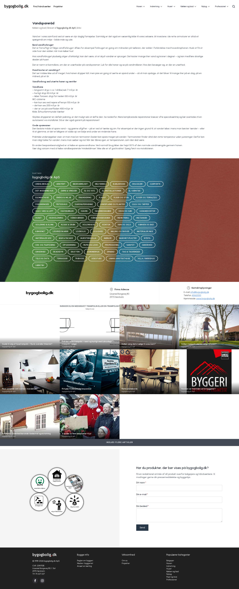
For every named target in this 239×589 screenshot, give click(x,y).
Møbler (108, 238)
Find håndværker (42, 6)
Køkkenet (40, 231)
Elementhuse (42, 197)
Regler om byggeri (85, 560)
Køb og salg (124, 224)
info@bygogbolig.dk (199, 292)
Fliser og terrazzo (146, 197)
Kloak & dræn (68, 224)
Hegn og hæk (125, 211)
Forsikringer (42, 204)
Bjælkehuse (119, 184)
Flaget (102, 197)
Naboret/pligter (128, 238)
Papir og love (90, 245)
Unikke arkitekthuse (119, 258)
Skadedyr (58, 252)
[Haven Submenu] (144, 6)
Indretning (154, 6)
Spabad (111, 252)
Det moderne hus (44, 191)
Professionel (220, 6)
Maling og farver (120, 231)
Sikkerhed (147, 245)
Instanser (141, 218)
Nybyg (204, 6)
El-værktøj (135, 191)
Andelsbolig (42, 184)
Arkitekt (61, 184)
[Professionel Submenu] (228, 6)
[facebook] (35, 580)
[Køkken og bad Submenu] (196, 6)
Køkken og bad (187, 6)
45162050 (196, 295)
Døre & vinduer (69, 191)
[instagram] (42, 580)
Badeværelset (80, 184)
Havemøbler (67, 211)
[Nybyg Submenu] (209, 6)
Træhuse (79, 258)
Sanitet (131, 245)
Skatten (75, 252)
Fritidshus (61, 204)
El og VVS (89, 191)
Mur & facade (66, 238)
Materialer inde (145, 231)
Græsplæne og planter (112, 204)
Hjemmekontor (147, 211)
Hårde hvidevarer (100, 218)
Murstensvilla (88, 238)
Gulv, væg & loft (44, 211)
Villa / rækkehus (146, 258)
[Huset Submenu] (175, 6)
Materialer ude (43, 238)
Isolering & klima (44, 224)
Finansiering (85, 197)
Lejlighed (98, 231)
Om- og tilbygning (45, 245)
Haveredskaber (103, 211)
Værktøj (39, 265)
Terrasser (62, 258)
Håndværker (77, 218)
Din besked (142, 506)
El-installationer (111, 191)
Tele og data (42, 258)
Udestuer (97, 258)
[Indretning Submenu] (162, 6)
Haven (139, 6)
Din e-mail (142, 494)
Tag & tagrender (131, 252)
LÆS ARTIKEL (30, 330)
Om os (124, 560)
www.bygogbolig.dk (205, 298)
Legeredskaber (60, 231)
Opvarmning (69, 245)
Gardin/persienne (84, 204)
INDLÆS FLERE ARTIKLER (119, 442)
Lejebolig (81, 231)
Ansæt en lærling (84, 566)
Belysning (100, 184)
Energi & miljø (63, 197)
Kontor (106, 224)
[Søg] (233, 6)
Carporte (155, 184)
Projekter (58, 6)
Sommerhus (93, 252)
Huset (170, 6)
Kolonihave (89, 224)
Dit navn (141, 483)
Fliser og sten (121, 197)
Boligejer (138, 184)
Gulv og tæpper (140, 204)
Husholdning (56, 218)
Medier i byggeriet (85, 563)
